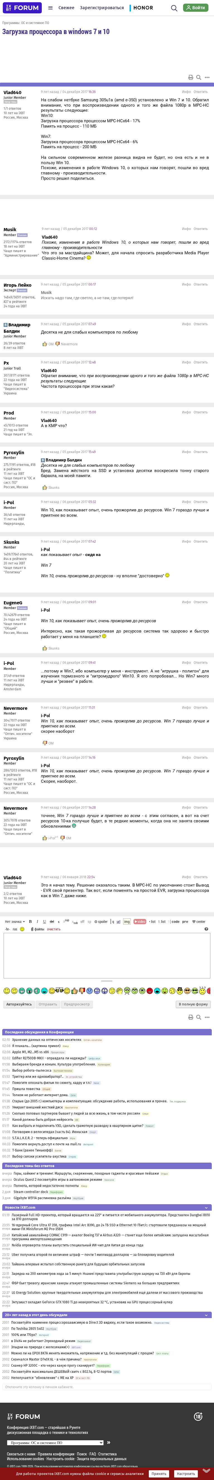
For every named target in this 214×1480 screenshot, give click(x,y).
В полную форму (193, 1004)
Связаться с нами (21, 1454)
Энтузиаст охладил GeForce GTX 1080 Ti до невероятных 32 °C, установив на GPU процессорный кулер (92, 1302)
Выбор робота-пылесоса (32, 1070)
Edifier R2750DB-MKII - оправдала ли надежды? (49, 1058)
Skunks (53, 488)
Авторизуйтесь (19, 1004)
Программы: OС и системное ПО (25, 22)
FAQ (92, 1454)
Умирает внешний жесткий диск (37, 1107)
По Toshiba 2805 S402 (27, 1329)
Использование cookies (25, 1458)
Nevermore (69, 344)
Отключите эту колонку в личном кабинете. (39, 1387)
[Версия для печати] (191, 77)
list (162, 921)
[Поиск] (174, 8)
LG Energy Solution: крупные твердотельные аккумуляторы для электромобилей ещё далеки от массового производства (107, 1293)
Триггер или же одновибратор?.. (38, 1077)
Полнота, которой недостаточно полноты (46, 1186)
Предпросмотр (77, 1004)
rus (15, 928)
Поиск (82, 1454)
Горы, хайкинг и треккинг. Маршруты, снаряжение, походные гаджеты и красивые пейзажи (86, 1173)
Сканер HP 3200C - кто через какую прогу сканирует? (53, 1366)
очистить (53, 928)
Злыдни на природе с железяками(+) (40, 1347)
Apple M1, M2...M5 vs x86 (30, 1052)
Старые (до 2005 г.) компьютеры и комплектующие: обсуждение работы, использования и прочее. (89, 1101)
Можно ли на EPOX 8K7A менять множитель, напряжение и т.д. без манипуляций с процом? (82, 1353)
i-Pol (51, 838)
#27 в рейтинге (15, 302)
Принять (159, 1474)
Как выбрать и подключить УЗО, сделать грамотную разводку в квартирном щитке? (78, 1126)
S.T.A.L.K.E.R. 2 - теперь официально (40, 1138)
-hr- (7, 928)
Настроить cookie (60, 1458)
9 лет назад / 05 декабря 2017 (69, 229)
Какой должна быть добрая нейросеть (42, 1120)
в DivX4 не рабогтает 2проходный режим (43, 1341)
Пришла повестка (26, 1089)
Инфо (186, 92)
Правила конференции (56, 1454)
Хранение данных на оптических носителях (46, 1040)
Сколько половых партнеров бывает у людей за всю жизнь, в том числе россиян (76, 1113)
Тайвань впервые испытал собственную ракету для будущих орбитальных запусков (78, 1264)
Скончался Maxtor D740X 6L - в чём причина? (46, 1359)
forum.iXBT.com (112, 1466)
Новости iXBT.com (20, 1207)
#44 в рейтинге (15, 559)
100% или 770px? (24, 1335)
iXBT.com (15, 1466)
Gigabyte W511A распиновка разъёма (42, 1198)
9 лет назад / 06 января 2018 (68, 877)
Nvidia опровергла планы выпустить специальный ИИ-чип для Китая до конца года (78, 1245)
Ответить (201, 92)
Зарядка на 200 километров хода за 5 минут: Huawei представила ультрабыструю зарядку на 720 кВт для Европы (101, 1274)
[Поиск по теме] (199, 77)
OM (51, 344)
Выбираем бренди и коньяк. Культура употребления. (54, 1064)
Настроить (186, 1474)
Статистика (107, 1454)
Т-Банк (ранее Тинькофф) (32, 1150)
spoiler (102, 921)
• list (152, 921)
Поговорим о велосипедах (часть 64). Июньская (49, 1132)
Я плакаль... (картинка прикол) (36, 1046)
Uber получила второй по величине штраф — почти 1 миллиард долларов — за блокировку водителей (93, 1255)
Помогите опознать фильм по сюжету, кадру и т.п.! (51, 1083)
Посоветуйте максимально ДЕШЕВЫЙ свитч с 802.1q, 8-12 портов (61, 1372)
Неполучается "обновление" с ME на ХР (42, 1378)
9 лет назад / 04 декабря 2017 (68, 92)
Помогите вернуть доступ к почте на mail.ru (46, 1144)
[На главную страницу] (22, 7)
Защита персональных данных (102, 1458)
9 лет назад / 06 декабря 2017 (68, 502)
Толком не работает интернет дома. (40, 1095)
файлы (39, 928)
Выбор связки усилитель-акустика (39, 1156)
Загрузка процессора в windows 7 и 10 (56, 31)
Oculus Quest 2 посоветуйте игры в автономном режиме (58, 1180)
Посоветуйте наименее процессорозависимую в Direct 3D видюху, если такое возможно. (81, 1323)
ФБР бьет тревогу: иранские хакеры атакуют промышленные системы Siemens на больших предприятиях (95, 1283)
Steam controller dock (31, 1192)
